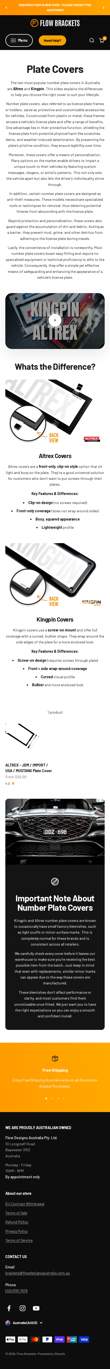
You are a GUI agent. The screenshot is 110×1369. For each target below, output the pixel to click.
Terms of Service (19, 1240)
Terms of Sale (16, 1212)
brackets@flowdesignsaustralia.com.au (37, 1273)
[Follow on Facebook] (9, 1308)
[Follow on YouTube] (36, 1308)
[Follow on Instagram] (22, 1308)
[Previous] (6, 8)
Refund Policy (17, 1222)
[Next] (104, 8)
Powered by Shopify (51, 1353)
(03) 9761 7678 (16, 1290)
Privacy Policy (16, 1231)
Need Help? (52, 40)
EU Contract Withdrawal (24, 1203)
